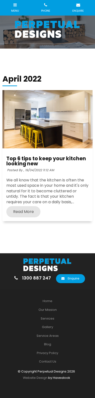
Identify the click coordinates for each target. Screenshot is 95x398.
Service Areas (48, 336)
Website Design (35, 378)
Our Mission (47, 310)
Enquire (73, 278)
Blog (47, 344)
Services (47, 318)
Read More (23, 212)
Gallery (47, 327)
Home (47, 301)
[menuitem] (47, 301)
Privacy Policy (47, 353)
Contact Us (47, 361)
